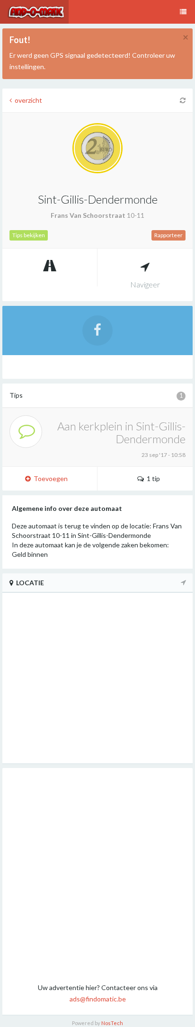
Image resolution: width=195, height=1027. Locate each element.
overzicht (27, 100)
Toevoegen (49, 478)
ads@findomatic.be (98, 999)
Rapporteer (168, 235)
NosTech (112, 1023)
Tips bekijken (28, 235)
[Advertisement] (97, 875)
